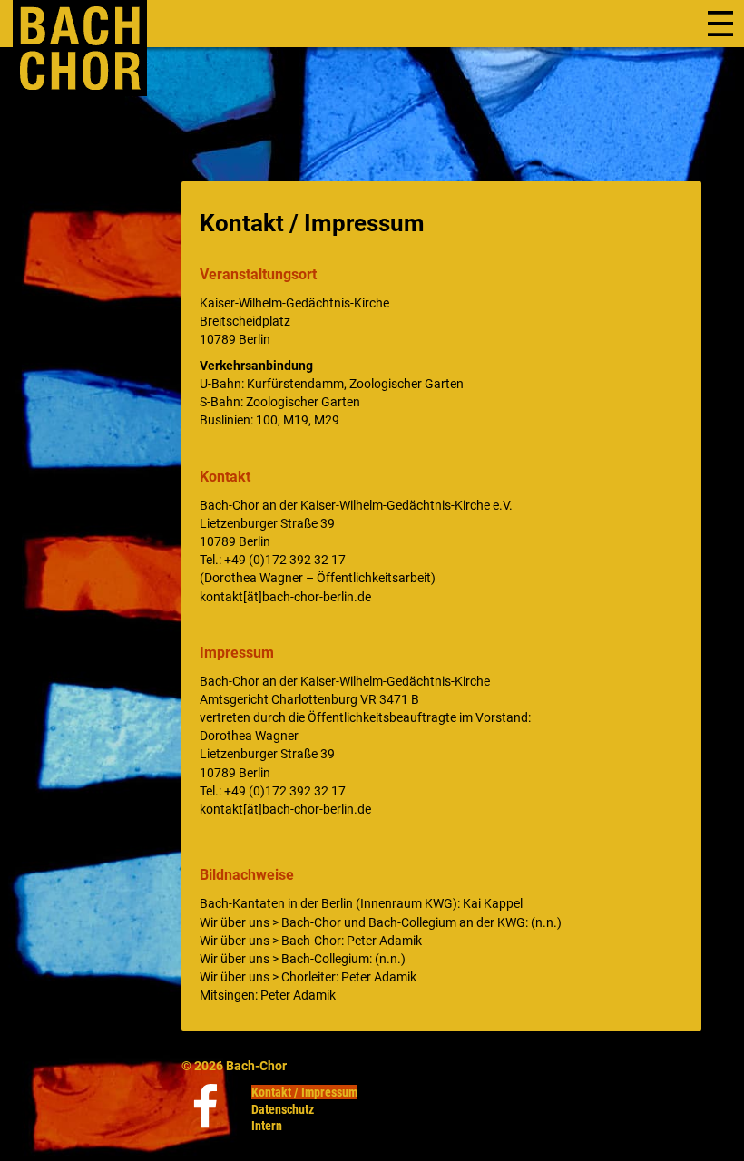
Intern (266, 1125)
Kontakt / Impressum (304, 1092)
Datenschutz (282, 1109)
